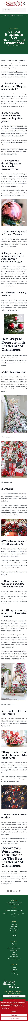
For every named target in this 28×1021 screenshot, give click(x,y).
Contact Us (14, 954)
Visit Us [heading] (14, 900)
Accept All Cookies (14, 1018)
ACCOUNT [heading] (14, 965)
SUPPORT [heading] (14, 941)
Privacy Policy (14, 950)
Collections (14, 924)
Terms (14, 952)
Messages (14, 969)
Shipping (14, 944)
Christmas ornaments (18, 59)
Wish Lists (14, 972)
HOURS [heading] (14, 908)
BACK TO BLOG (14, 27)
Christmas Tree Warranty (14, 948)
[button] (3, 3)
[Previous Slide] (2, 15)
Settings (14, 1012)
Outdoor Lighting (14, 929)
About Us (14, 935)
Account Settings (14, 974)
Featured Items (14, 931)
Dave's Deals (14, 933)
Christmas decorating (16, 141)
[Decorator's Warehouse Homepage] (14, 982)
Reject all (14, 1015)
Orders (14, 967)
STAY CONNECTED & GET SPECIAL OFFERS (14, 992)
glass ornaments (9, 361)
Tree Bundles (14, 926)
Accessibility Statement (14, 959)
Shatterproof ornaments (16, 70)
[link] (8, 889)
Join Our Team (14, 956)
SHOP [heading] (14, 922)
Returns (14, 946)
